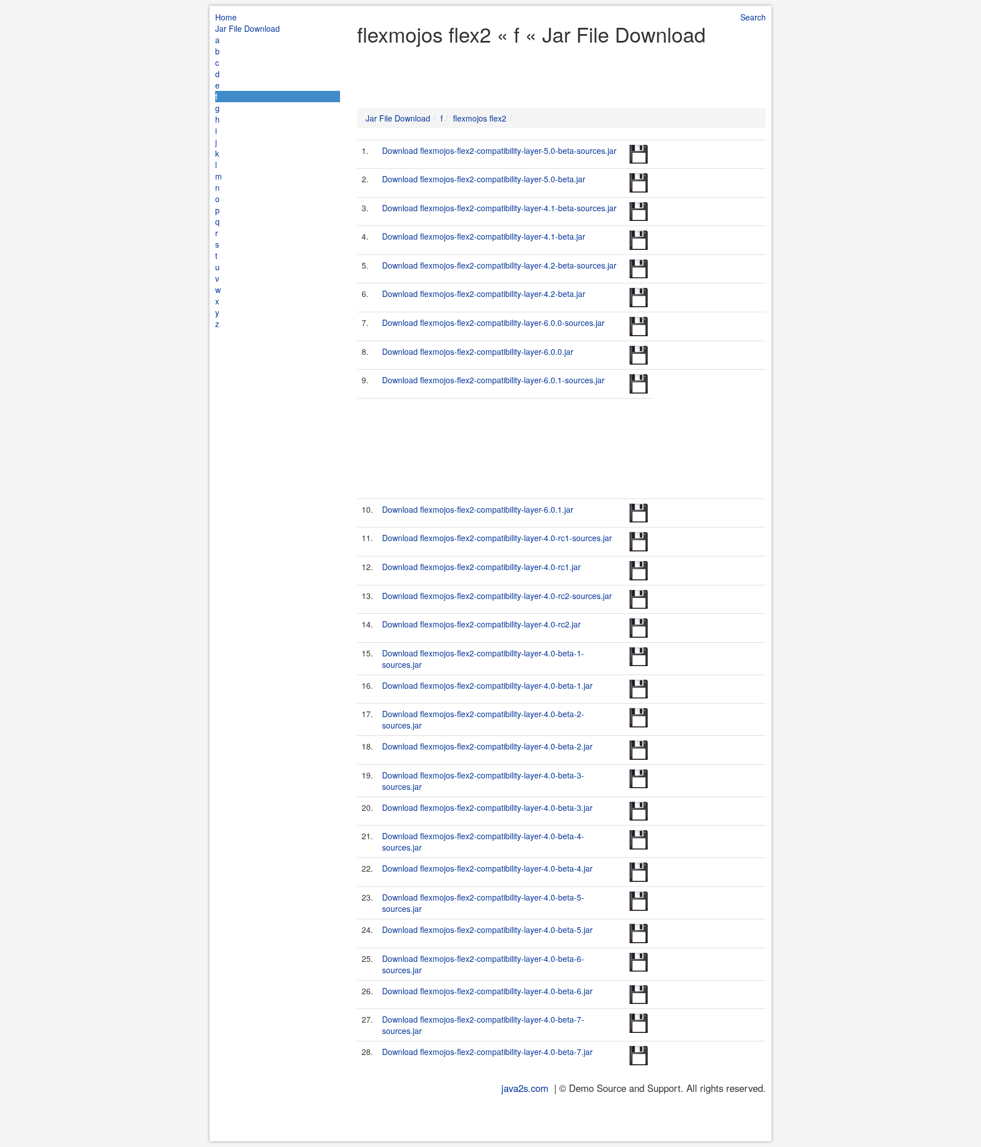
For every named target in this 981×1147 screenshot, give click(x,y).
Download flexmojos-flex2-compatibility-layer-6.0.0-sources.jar (493, 322)
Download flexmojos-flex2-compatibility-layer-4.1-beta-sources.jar (499, 208)
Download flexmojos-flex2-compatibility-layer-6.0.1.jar (477, 509)
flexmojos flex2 (479, 118)
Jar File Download (247, 28)
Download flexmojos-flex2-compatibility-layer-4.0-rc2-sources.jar (497, 595)
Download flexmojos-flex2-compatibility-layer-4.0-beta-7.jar (487, 1051)
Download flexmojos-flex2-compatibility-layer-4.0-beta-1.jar (487, 685)
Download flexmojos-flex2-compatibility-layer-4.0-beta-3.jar (487, 807)
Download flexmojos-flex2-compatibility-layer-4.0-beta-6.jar (487, 991)
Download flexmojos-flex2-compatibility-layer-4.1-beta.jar (483, 236)
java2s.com (524, 1088)
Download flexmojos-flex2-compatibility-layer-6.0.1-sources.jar (493, 380)
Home (226, 17)
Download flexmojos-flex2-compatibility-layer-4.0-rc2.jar (481, 624)
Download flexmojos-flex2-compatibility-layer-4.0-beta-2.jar (487, 746)
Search (753, 17)
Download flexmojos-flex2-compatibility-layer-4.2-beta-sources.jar (499, 265)
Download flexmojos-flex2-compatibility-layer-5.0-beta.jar (483, 179)
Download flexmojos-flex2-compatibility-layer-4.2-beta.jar (483, 293)
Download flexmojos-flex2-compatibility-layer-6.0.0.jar (477, 351)
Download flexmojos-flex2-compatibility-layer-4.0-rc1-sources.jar (497, 537)
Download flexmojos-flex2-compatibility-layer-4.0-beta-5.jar (487, 929)
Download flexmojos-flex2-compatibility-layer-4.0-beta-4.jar (487, 868)
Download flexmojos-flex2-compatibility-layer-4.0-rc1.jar (481, 566)
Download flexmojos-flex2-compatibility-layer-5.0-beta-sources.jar (499, 150)
